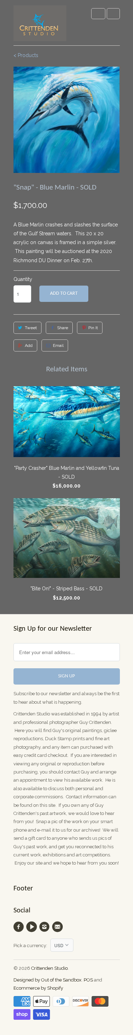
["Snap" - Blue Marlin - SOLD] (66, 120)
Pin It (93, 327)
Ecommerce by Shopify (38, 988)
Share (62, 327)
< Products (25, 55)
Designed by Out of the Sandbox (47, 980)
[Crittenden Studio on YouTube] (32, 927)
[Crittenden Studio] (40, 25)
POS (88, 980)
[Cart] (113, 13)
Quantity (22, 279)
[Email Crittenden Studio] (58, 927)
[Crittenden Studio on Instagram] (45, 927)
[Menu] (98, 13)
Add (29, 345)
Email (58, 345)
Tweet (31, 327)
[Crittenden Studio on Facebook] (19, 927)
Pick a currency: (31, 945)
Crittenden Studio (49, 968)
